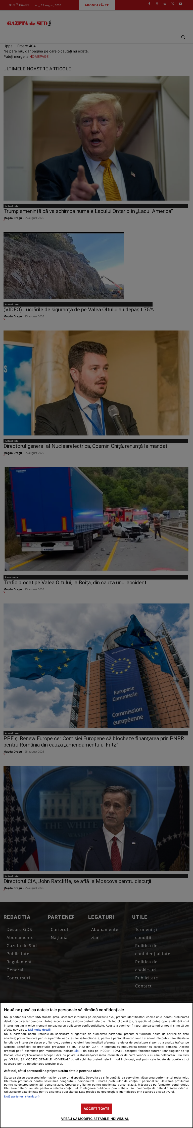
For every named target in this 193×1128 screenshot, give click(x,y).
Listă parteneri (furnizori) (22, 1096)
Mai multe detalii (39, 1029)
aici (76, 1051)
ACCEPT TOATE (96, 1109)
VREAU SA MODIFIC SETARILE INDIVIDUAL (95, 1119)
